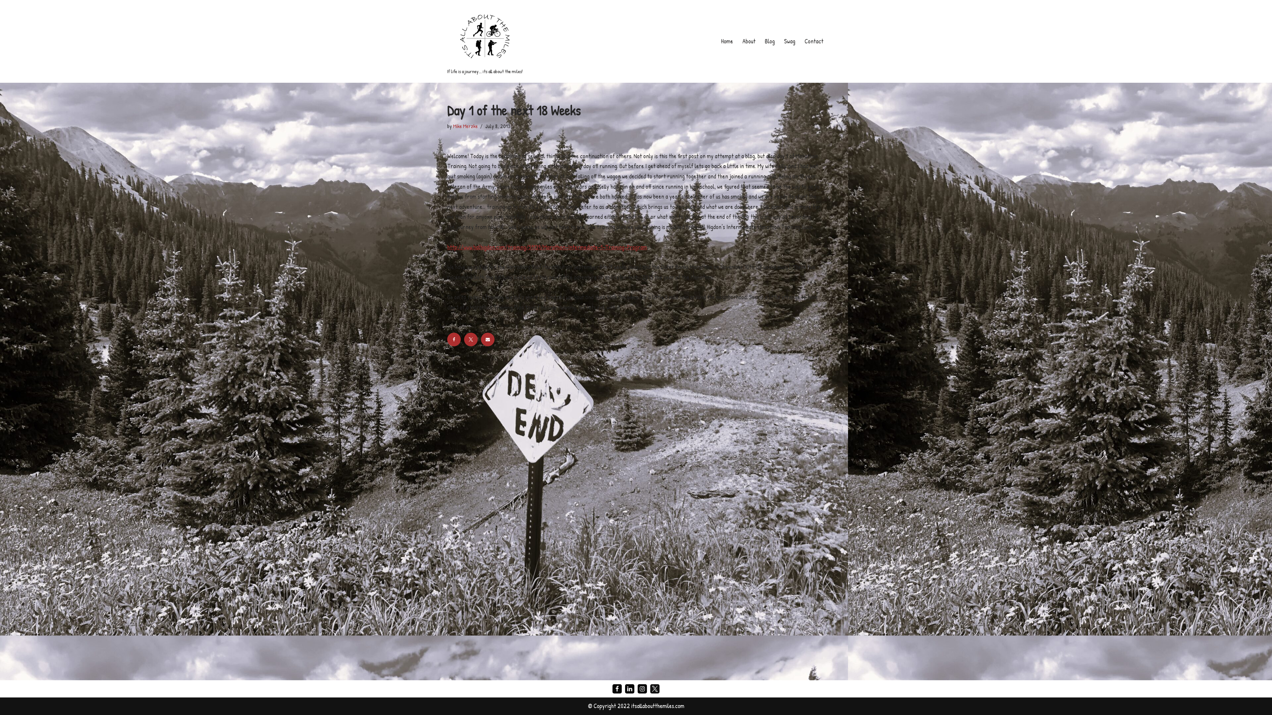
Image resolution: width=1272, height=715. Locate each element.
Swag (789, 41)
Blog (770, 41)
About (749, 41)
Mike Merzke (465, 126)
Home (727, 41)
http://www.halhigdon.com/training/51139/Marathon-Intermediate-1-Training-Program (547, 247)
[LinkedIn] (629, 688)
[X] (471, 339)
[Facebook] (454, 339)
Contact (814, 41)
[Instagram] (642, 688)
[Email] (488, 339)
